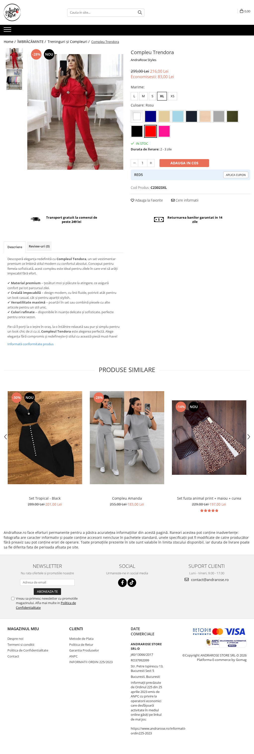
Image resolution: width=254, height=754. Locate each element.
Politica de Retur (81, 644)
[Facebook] (122, 582)
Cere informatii (186, 200)
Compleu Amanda (127, 498)
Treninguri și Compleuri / (69, 41)
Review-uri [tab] (39, 246)
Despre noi (15, 638)
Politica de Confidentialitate (27, 650)
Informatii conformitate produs (30, 344)
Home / (10, 41)
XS (172, 96)
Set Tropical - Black (45, 498)
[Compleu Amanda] (127, 437)
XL (162, 96)
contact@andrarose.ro (209, 579)
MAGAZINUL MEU (23, 628)
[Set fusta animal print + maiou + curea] (209, 437)
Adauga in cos (184, 163)
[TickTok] (131, 582)
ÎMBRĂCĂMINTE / (32, 41)
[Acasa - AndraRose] (28, 12)
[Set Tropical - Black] (45, 437)
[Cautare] (139, 12)
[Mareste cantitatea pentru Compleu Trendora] (151, 163)
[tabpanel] (75, 112)
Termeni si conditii (20, 644)
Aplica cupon (236, 175)
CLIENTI (76, 628)
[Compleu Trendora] (75, 112)
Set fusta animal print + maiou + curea (209, 498)
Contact (13, 656)
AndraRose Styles (143, 60)
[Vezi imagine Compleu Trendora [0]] (14, 58)
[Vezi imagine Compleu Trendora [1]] (14, 79)
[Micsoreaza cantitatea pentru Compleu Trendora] (134, 163)
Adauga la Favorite (148, 200)
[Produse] (8, 31)
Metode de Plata (81, 638)
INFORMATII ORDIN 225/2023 (91, 662)
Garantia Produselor (84, 650)
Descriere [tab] (14, 247)
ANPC (73, 656)
